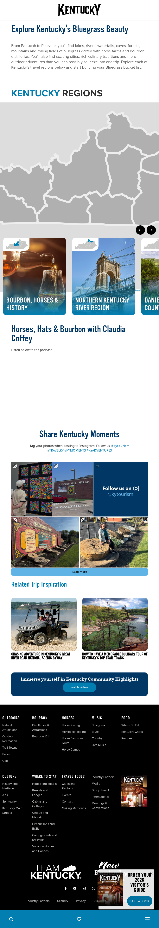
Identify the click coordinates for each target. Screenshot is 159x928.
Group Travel (100, 790)
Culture (9, 777)
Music (97, 718)
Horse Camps (71, 749)
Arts (5, 795)
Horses (68, 718)
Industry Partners (103, 777)
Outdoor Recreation (9, 738)
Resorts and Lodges (40, 792)
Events (66, 795)
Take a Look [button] (139, 901)
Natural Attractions (9, 727)
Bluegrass (98, 725)
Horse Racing (71, 725)
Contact (67, 801)
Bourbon (40, 718)
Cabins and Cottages (39, 803)
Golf (5, 760)
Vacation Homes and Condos (43, 848)
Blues (95, 731)
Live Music (99, 745)
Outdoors (10, 718)
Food (125, 718)
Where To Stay (44, 777)
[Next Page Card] (151, 230)
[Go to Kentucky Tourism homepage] (79, 10)
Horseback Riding (74, 731)
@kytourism (120, 446)
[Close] (151, 873)
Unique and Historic (40, 815)
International (100, 796)
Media (96, 783)
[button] (11, 919)
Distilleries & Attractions (40, 727)
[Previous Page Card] (140, 230)
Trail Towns (9, 747)
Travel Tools (73, 777)
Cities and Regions (68, 786)
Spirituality (9, 801)
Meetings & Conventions (100, 805)
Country (97, 738)
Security (62, 900)
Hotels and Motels (44, 783)
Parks (6, 754)
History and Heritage (10, 786)
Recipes (127, 738)
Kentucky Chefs (132, 731)
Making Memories (74, 808)
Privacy (81, 900)
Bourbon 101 (40, 736)
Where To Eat (130, 725)
